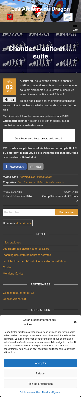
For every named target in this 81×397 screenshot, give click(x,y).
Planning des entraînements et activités (27, 255)
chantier (27, 182)
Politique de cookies (30, 392)
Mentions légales (51, 392)
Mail (38, 166)
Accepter (40, 363)
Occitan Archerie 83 (15, 299)
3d (19, 182)
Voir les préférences (40, 384)
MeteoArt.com (24, 222)
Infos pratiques (12, 242)
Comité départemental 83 (18, 292)
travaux (60, 182)
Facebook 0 (16, 166)
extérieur (39, 182)
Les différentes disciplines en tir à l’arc (26, 248)
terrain (50, 182)
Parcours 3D (44, 177)
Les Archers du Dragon (40, 8)
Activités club (27, 177)
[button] (75, 322)
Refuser (40, 373)
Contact (7, 267)
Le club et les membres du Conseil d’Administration (34, 261)
